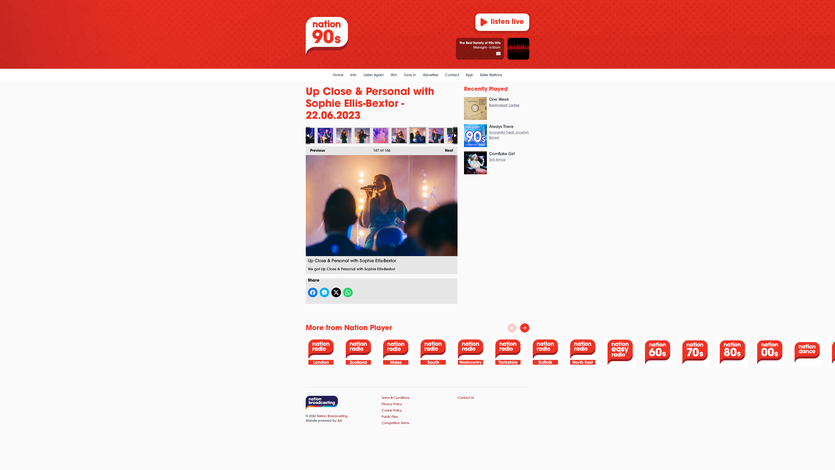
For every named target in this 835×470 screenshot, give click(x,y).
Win (394, 75)
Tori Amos (497, 160)
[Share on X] (336, 292)
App (469, 75)
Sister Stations (491, 75)
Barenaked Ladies (504, 105)
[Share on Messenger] (324, 292)
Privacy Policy (392, 404)
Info (353, 75)
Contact (452, 75)
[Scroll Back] (512, 327)
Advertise (430, 75)
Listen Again (374, 75)
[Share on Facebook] (312, 292)
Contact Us (466, 398)
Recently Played (486, 89)
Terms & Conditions (396, 398)
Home (338, 75)
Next (447, 151)
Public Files (390, 417)
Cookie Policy (392, 410)
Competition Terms (395, 423)
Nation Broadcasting (332, 416)
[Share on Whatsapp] (348, 292)
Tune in (410, 75)
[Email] (498, 54)
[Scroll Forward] (524, 327)
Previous (315, 151)
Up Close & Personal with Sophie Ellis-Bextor (325, 135)
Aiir (339, 421)
